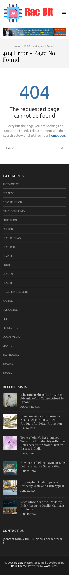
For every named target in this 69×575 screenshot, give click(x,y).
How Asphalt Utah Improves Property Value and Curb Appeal (42, 484)
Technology (11, 354)
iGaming (8, 300)
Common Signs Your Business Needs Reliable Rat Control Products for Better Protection (41, 419)
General (8, 273)
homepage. (57, 135)
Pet (5, 318)
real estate (10, 327)
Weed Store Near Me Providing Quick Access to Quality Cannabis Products (42, 505)
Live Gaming (10, 309)
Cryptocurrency (14, 211)
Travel (7, 372)
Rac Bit (18, 562)
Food (6, 264)
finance (8, 256)
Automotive (11, 184)
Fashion (8, 229)
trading (8, 363)
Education (10, 220)
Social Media (11, 336)
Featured (9, 247)
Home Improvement (16, 291)
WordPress (51, 565)
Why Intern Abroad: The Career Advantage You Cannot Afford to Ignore (42, 398)
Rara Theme (19, 565)
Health (7, 282)
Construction (12, 202)
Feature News (12, 238)
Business (8, 193)
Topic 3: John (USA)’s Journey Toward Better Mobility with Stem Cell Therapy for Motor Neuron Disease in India (43, 443)
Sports (7, 345)
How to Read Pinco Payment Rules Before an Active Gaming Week (43, 464)
